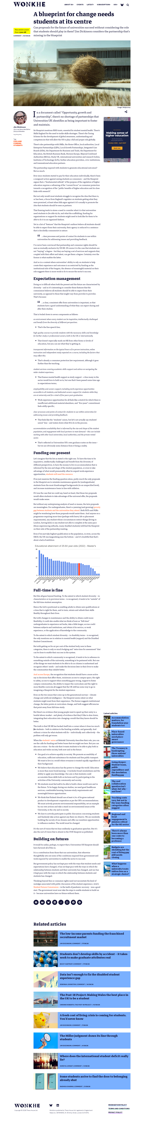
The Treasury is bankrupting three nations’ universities (119, 752)
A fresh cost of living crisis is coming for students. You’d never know (93, 1017)
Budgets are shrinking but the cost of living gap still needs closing (120, 852)
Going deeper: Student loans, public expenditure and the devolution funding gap (120, 768)
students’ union (49, 740)
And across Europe (42, 674)
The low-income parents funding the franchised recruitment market (92, 935)
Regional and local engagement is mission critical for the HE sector (120, 819)
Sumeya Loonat (66, 1066)
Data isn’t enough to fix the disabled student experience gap (90, 976)
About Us (68, 4)
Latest (90, 4)
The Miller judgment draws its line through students (89, 1037)
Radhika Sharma (66, 1086)
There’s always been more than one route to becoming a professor (120, 836)
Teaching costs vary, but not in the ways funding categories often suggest (120, 803)
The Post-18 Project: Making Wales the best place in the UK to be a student (94, 997)
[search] (128, 5)
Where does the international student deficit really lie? (94, 1058)
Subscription (103, 4)
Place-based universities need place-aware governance (118, 737)
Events (80, 4)
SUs (115, 4)
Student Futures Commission (46, 886)
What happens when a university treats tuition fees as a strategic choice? (120, 869)
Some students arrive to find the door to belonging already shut (93, 1078)
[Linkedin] (57, 1105)
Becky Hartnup (66, 964)
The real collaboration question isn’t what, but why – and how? (119, 786)
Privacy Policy (115, 1112)
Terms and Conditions (119, 1108)
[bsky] (122, 5)
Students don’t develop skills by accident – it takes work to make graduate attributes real (93, 956)
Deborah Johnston (68, 984)
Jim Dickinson (19, 127)
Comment (17, 36)
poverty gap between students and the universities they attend (67, 508)
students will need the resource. (59, 474)
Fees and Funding (17, 142)
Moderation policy (117, 1105)
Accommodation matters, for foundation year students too (120, 721)
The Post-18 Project (83, 1005)
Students (17, 145)
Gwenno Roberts (67, 1005)
